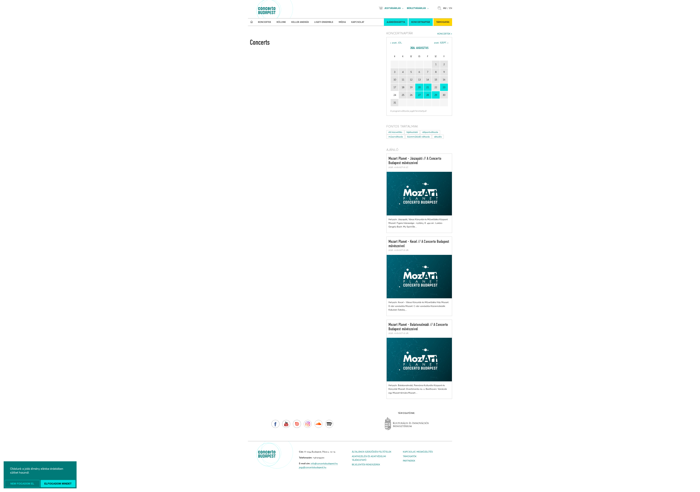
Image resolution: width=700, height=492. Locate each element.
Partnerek (409, 460)
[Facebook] (275, 424)
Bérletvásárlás (416, 8)
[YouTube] (286, 424)
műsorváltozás (395, 136)
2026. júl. (397, 42)
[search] (440, 8)
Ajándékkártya (396, 22)
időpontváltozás (430, 132)
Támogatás (442, 22)
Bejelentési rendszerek (366, 464)
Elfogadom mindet (58, 483)
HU (444, 8)
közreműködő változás (418, 136)
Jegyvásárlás (392, 8)
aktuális (438, 136)
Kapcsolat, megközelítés (418, 451)
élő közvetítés (395, 132)
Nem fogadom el (22, 483)
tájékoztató (412, 132)
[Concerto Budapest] (279, 9)
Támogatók (410, 456)
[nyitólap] (251, 22)
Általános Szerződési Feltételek (371, 451)
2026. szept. (440, 42)
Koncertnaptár (420, 22)
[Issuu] (297, 424)
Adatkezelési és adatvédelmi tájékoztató (369, 458)
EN (450, 8)
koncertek (443, 33)
